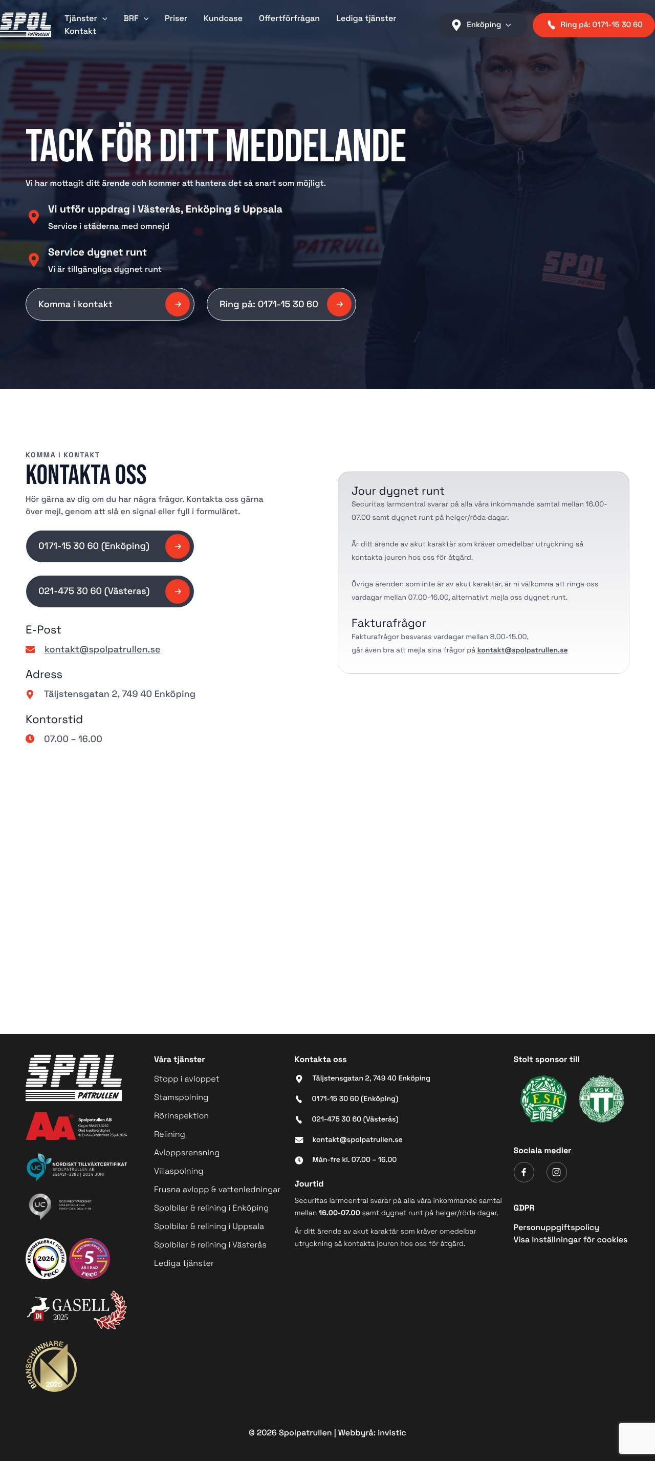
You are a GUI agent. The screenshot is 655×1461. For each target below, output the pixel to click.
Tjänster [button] (80, 18)
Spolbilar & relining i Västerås (210, 1244)
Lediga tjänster (366, 18)
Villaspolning (179, 1171)
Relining (169, 1134)
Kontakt (80, 31)
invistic (392, 1432)
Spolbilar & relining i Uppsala (209, 1226)
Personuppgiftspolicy (557, 1227)
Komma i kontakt (75, 304)
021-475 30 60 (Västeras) (93, 591)
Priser (176, 18)
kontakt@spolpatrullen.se (102, 649)
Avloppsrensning (187, 1152)
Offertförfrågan (289, 18)
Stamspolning (181, 1097)
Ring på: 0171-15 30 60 (269, 304)
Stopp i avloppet (187, 1078)
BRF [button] (130, 18)
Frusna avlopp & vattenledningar (217, 1189)
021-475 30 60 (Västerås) (355, 1119)
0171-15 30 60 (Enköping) (93, 546)
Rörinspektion (181, 1115)
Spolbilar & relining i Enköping (211, 1207)
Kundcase (223, 18)
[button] (102, 18)
